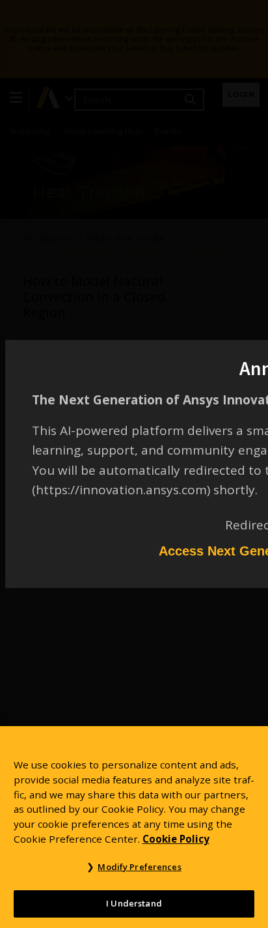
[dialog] (134, 464)
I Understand (134, 903)
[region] (134, 827)
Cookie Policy (175, 838)
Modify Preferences (139, 867)
